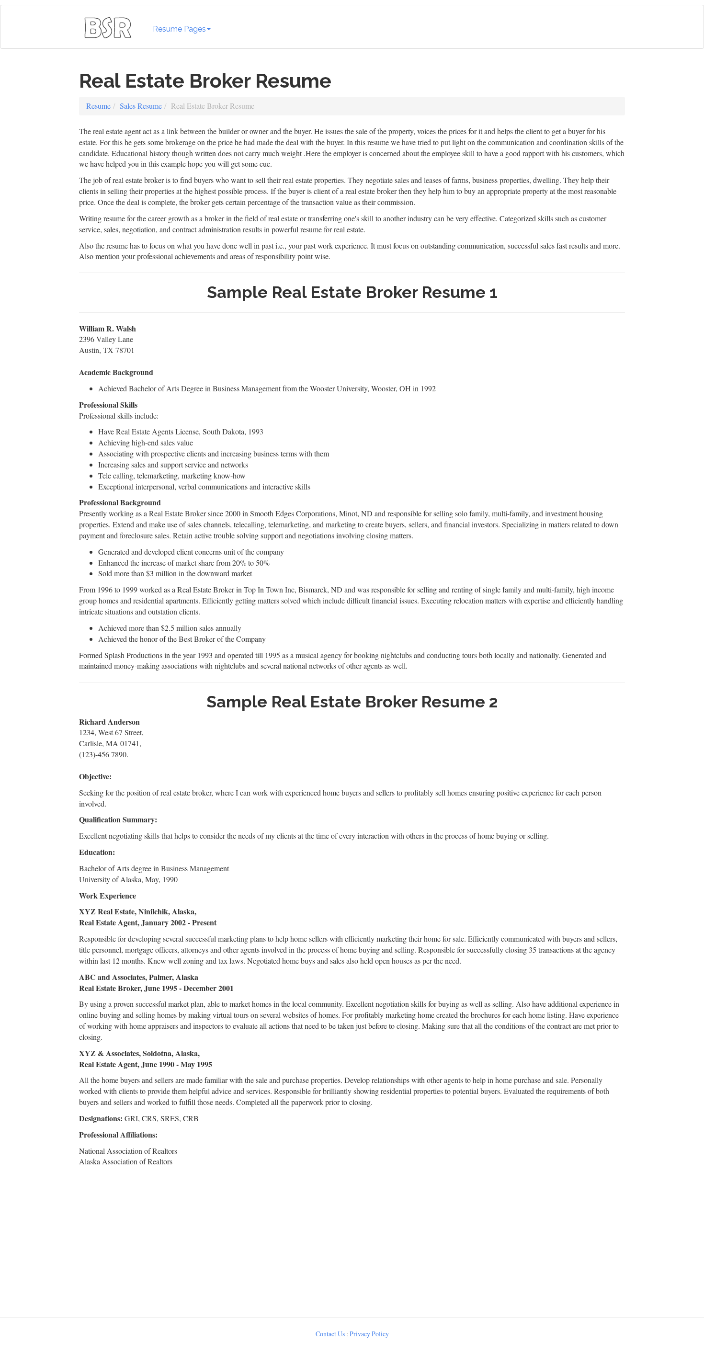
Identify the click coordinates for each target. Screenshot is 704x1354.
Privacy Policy (369, 1333)
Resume (98, 106)
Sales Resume (141, 106)
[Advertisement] (352, 1239)
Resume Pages (179, 29)
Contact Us (330, 1333)
